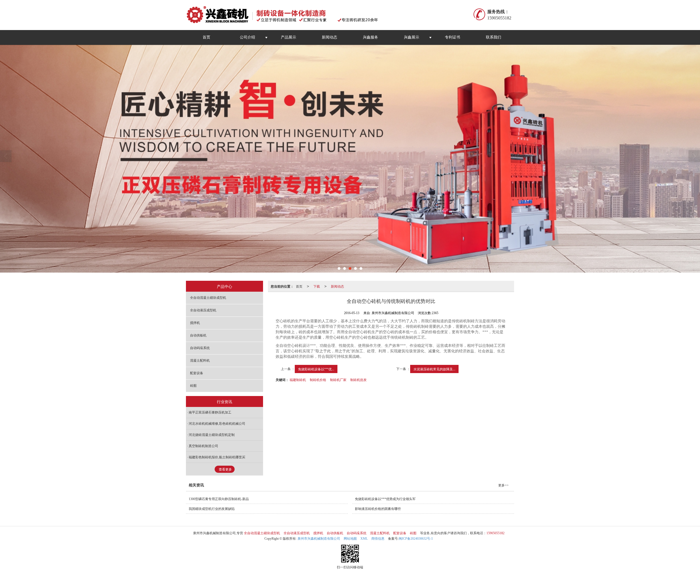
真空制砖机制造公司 (203, 446)
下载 (316, 286)
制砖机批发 (358, 379)
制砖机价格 (318, 379)
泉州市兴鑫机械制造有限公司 (319, 538)
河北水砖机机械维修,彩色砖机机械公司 (217, 424)
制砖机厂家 (338, 379)
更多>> (503, 485)
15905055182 (495, 533)
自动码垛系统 (200, 348)
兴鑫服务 (370, 37)
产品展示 (288, 37)
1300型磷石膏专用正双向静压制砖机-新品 (219, 499)
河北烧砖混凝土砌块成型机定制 (212, 435)
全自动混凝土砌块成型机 (208, 298)
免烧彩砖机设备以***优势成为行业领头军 (385, 499)
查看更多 (225, 469)
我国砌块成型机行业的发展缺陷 (212, 509)
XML (364, 538)
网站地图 (350, 538)
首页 (206, 37)
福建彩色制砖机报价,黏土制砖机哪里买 (217, 457)
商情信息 (377, 538)
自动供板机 (198, 335)
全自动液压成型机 (203, 310)
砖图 (193, 386)
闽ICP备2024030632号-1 (416, 538)
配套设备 (196, 373)
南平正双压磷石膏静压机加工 (210, 412)
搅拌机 (195, 323)
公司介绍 (247, 37)
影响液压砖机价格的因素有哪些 (378, 509)
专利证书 (452, 37)
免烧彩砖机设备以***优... (316, 369)
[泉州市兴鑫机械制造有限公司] (285, 15)
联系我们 (493, 37)
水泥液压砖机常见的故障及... (434, 369)
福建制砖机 (298, 379)
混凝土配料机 (200, 360)
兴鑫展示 (411, 37)
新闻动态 (329, 37)
